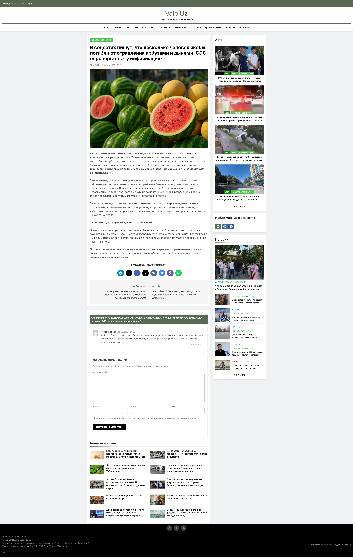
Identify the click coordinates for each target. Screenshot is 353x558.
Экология (180, 27)
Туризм (230, 27)
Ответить (198, 345)
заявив (170, 165)
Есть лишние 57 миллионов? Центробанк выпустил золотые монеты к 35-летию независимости (125, 453)
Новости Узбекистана (116, 27)
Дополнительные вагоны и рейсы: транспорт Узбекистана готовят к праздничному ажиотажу (185, 468)
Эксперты (140, 27)
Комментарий (101, 372)
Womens (165, 27)
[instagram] (225, 226)
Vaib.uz (176, 13)
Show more (239, 206)
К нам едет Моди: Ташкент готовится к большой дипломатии (187, 497)
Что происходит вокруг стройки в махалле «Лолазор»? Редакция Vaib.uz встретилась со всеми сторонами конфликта (238, 289)
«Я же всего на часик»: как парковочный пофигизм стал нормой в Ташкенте (187, 453)
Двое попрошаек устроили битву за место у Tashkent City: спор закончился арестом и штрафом (126, 512)
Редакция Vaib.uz (342, 545)
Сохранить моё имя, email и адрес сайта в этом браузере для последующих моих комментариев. (146, 418)
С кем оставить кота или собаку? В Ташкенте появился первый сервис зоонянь (247, 303)
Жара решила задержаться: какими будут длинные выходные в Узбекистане (125, 468)
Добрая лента (213, 27)
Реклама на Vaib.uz (321, 545)
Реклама (244, 27)
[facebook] (231, 226)
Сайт (172, 406)
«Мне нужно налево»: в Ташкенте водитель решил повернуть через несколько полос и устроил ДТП (239, 120)
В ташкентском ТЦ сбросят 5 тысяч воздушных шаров (125, 497)
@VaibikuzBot (84, 543)
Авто (153, 27)
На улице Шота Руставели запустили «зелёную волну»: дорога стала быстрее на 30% (239, 199)
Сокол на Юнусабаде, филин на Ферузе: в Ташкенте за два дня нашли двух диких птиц (187, 512)
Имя (96, 406)
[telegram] (218, 226)
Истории (195, 27)
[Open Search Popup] (350, 4)
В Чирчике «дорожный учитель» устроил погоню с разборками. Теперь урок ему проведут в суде (185, 482)
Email (135, 406)
